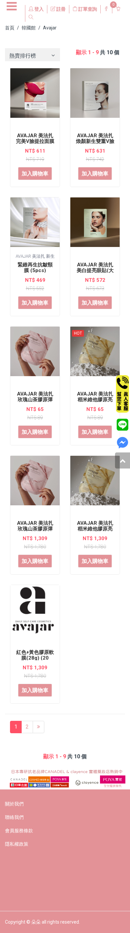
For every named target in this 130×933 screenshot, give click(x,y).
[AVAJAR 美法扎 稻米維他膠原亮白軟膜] (95, 353)
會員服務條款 (19, 830)
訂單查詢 (87, 9)
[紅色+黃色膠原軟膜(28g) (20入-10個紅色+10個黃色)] (35, 612)
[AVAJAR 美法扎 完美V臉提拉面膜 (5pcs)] (35, 95)
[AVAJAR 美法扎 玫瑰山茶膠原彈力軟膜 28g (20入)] (35, 483)
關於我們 (14, 804)
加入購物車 (35, 173)
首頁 (9, 27)
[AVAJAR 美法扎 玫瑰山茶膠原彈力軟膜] (35, 353)
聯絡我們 (14, 817)
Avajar (50, 27)
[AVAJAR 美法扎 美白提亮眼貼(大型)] (95, 224)
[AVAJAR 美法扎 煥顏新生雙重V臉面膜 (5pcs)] (95, 95)
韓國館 (29, 27)
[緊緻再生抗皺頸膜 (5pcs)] (35, 224)
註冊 (60, 9)
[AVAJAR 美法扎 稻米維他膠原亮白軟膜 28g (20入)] (95, 483)
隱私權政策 (16, 844)
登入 (38, 9)
